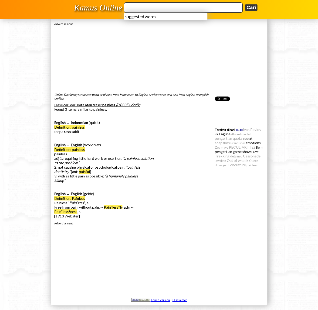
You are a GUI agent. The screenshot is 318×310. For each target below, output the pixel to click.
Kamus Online (98, 7)
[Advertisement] (159, 57)
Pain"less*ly (113, 207)
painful (84, 171)
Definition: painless (69, 127)
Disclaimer (180, 300)
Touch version (160, 300)
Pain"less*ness (65, 211)
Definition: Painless (69, 198)
